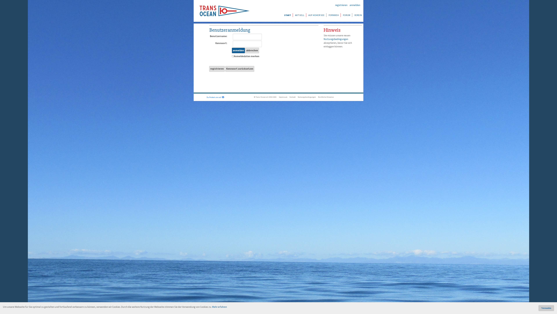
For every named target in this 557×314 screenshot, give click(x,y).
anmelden (355, 5)
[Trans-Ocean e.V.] (223, 11)
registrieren (341, 5)
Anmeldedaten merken (246, 56)
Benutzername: (218, 36)
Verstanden (546, 308)
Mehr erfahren (219, 306)
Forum (346, 15)
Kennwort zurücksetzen (239, 68)
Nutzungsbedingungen (336, 39)
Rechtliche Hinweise (326, 97)
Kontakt (293, 97)
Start (287, 15)
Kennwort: (221, 43)
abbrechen (252, 50)
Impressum (283, 97)
